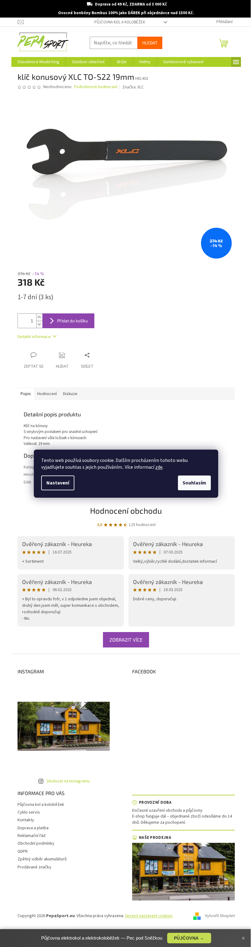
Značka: (133, 87)
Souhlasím (194, 483)
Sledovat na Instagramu (68, 781)
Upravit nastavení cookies (149, 916)
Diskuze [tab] (70, 394)
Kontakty (26, 820)
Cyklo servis (29, 812)
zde (159, 467)
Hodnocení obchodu (126, 510)
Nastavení (57, 483)
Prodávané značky (34, 867)
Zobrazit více (126, 640)
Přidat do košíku (72, 320)
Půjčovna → (189, 938)
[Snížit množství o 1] (39, 324)
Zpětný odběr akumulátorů (42, 859)
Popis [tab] (26, 394)
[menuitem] (38, 62)
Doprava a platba (33, 828)
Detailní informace (34, 337)
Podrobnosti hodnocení (95, 87)
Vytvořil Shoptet (220, 916)
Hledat (149, 42)
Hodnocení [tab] (47, 394)
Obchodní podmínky (36, 843)
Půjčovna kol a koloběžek (119, 22)
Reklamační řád (31, 836)
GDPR (23, 851)
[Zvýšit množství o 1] (39, 317)
